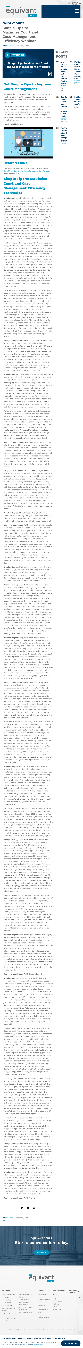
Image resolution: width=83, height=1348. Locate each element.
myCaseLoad (8, 1305)
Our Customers (59, 1291)
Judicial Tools (24, 1299)
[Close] (81, 1337)
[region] (41, 1341)
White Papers (57, 1309)
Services (41, 1291)
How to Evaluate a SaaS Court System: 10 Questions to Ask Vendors (65, 106)
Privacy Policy (38, 1344)
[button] (69, 3)
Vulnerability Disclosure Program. (66, 1329)
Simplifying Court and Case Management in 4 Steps (26, 171)
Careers (40, 1315)
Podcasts (56, 1304)
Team (39, 1312)
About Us (41, 1306)
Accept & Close (71, 1343)
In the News (57, 1301)
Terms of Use (52, 1329)
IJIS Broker (7, 1313)
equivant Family (43, 1317)
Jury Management (25, 1312)
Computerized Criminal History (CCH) (9, 1318)
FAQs (55, 1306)
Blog (4, 1220)
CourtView (7, 1300)
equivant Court (43, 1309)
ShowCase (7, 1302)
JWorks (6, 1297)
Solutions (6, 1291)
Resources (57, 1295)
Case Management (8, 1294)
